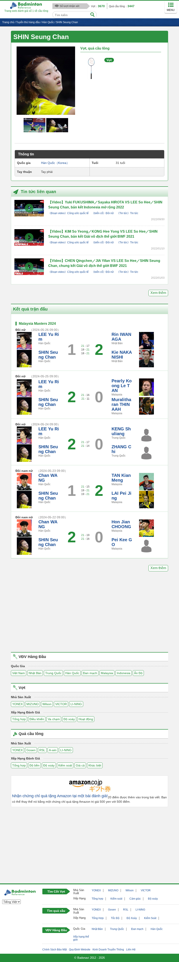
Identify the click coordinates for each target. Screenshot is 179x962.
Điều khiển (36, 719)
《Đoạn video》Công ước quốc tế (68, 213)
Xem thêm (158, 293)
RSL (42, 750)
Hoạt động (86, 719)
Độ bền (34, 765)
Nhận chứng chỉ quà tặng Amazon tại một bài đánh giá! (60, 796)
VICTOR (61, 704)
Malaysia (107, 673)
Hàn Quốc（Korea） (55, 163)
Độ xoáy (69, 719)
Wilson (47, 704)
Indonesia (123, 673)
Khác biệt (94, 765)
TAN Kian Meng (121, 478)
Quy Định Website (79, 949)
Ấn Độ (138, 673)
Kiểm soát (65, 765)
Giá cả (80, 765)
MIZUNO (32, 704)
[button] (46, 80)
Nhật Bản (35, 673)
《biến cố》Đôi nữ (103, 213)
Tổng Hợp (98, 918)
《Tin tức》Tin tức (127, 213)
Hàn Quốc (72, 673)
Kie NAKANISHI (122, 354)
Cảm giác (135, 898)
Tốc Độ (115, 918)
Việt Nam (18, 673)
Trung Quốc (53, 673)
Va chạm (54, 719)
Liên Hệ (131, 949)
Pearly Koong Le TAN (122, 385)
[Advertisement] (89, 615)
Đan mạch (90, 673)
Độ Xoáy (132, 918)
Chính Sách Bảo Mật (54, 949)
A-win (53, 750)
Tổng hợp (19, 719)
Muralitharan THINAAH (121, 404)
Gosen (31, 750)
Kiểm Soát (150, 918)
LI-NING (76, 704)
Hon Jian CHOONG (121, 524)
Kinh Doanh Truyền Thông (108, 949)
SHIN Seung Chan (48, 354)
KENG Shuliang (121, 431)
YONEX (17, 704)
